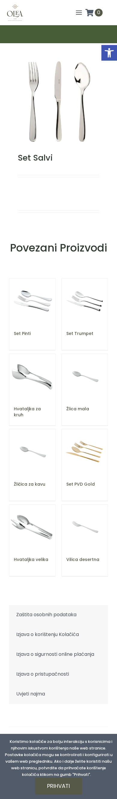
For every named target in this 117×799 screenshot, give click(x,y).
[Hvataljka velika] (32, 527)
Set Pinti (22, 333)
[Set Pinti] (32, 301)
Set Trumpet (79, 333)
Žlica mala (77, 409)
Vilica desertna (82, 559)
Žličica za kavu (29, 484)
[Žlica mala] (85, 377)
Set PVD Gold (80, 484)
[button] (109, 53)
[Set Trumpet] (85, 301)
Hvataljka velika (31, 559)
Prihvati (58, 786)
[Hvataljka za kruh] (32, 377)
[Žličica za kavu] (32, 452)
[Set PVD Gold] (85, 452)
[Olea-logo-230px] (15, 6)
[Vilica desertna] (85, 527)
